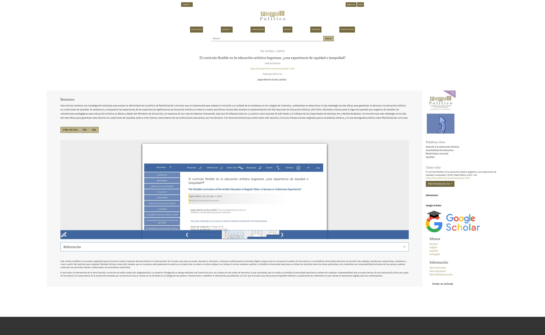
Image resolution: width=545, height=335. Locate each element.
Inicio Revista (196, 29)
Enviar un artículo (442, 283)
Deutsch (434, 244)
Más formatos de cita (439, 183)
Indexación (316, 29)
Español (188, 4)
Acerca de (226, 29)
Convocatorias (258, 29)
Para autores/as (438, 271)
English (433, 247)
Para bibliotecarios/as (441, 274)
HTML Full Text (70, 129)
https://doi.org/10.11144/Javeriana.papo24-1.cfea (272, 68)
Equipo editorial (347, 29)
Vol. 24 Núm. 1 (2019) (272, 51)
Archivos (287, 29)
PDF (85, 129)
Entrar (360, 5)
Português (435, 254)
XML (94, 129)
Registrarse (351, 5)
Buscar (328, 38)
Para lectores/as (438, 267)
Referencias (72, 247)
